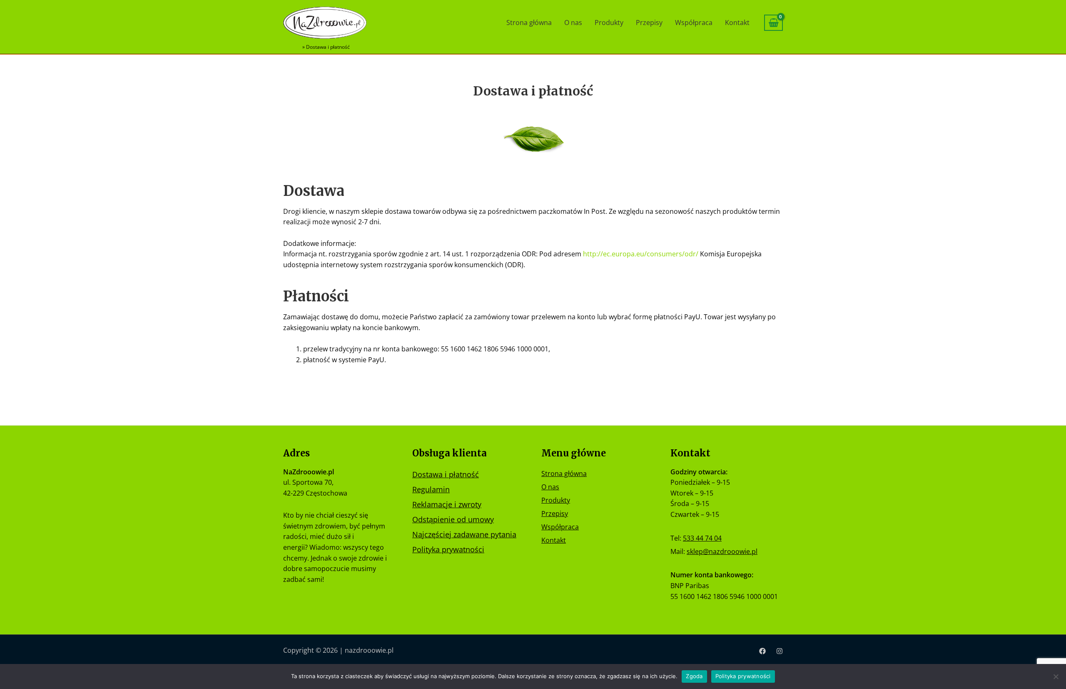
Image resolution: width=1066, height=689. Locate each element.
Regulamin (431, 489)
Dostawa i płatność (445, 474)
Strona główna (529, 22)
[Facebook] (762, 651)
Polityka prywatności (448, 549)
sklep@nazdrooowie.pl (722, 551)
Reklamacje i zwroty (446, 504)
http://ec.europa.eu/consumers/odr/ (640, 253)
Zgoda (694, 676)
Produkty (609, 22)
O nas (573, 22)
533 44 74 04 (702, 538)
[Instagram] (779, 651)
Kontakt (737, 22)
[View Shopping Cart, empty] (773, 23)
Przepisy (649, 22)
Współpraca (693, 22)
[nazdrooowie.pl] (324, 22)
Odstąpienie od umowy (453, 519)
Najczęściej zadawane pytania (464, 534)
